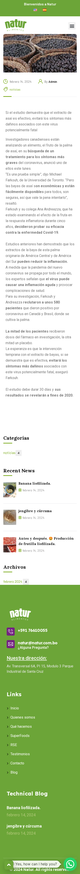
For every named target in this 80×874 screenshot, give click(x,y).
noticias (15, 89)
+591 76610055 (32, 630)
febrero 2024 (15, 581)
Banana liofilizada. (34, 483)
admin (52, 81)
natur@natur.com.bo (38, 642)
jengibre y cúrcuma (35, 511)
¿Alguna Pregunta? (33, 647)
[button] (72, 26)
